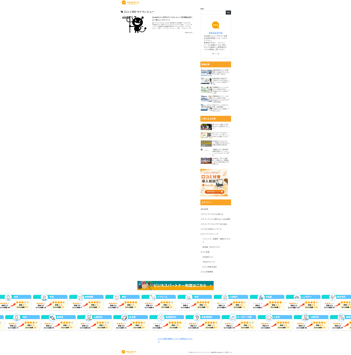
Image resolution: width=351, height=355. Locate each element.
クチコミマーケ (216, 33)
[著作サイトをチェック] (213, 53)
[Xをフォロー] (216, 53)
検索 (202, 9)
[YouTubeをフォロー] (218, 53)
